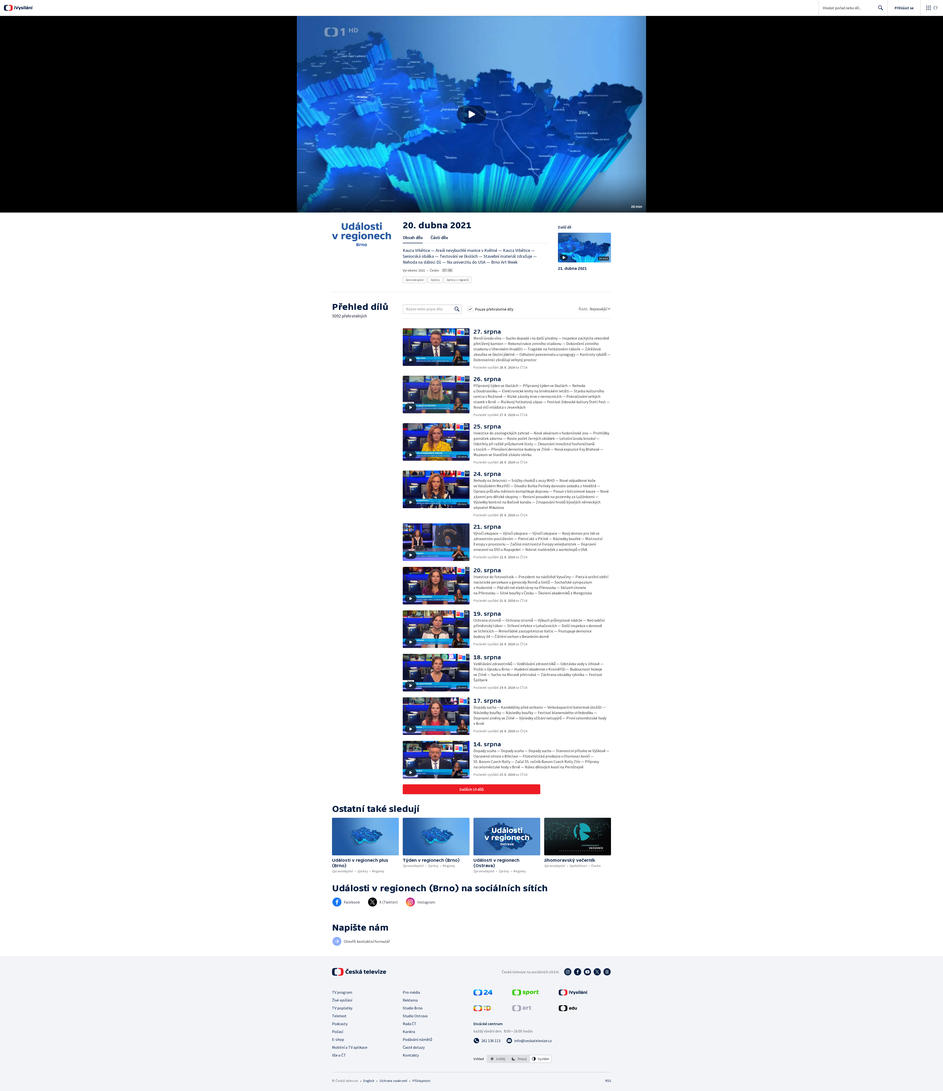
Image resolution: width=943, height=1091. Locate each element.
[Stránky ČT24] (482, 993)
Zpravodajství (414, 280)
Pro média (411, 992)
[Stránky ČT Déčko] (482, 1009)
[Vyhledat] (457, 309)
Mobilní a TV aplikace (349, 1047)
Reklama (410, 1000)
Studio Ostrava (415, 1015)
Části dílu (439, 237)
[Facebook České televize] (578, 972)
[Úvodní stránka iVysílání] (23, 8)
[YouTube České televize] (587, 972)
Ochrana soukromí (393, 1080)
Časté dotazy (414, 1047)
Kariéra (409, 1031)
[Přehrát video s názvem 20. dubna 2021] (471, 114)
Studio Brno (413, 1007)
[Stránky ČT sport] (525, 993)
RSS (608, 1080)
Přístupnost (421, 1080)
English (368, 1080)
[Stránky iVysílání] (573, 993)
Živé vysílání (342, 1000)
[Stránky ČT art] (521, 1009)
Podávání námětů (417, 1039)
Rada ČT (409, 1023)
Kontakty (411, 1055)
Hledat (881, 8)
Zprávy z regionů (457, 280)
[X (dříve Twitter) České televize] (597, 972)
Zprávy (435, 280)
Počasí (337, 1031)
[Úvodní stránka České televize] (359, 972)
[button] (471, 114)
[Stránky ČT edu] (568, 1009)
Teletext (339, 1015)
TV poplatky (342, 1007)
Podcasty (339, 1023)
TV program (342, 992)
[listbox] (519, 1059)
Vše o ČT (339, 1055)
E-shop (338, 1039)
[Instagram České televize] (568, 972)
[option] (497, 1058)
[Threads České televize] (607, 972)
